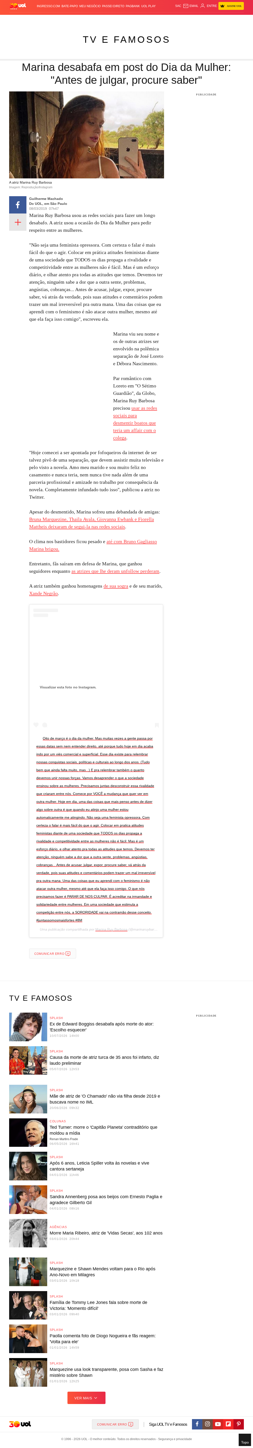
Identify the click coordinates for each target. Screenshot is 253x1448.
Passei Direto (113, 6)
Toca (222, 19)
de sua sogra (116, 586)
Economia (88, 19)
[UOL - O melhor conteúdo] (17, 6)
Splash (127, 19)
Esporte (114, 19)
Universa (140, 19)
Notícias (46, 19)
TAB (206, 19)
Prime (213, 19)
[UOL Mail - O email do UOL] (190, 6)
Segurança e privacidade (174, 1439)
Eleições (31, 19)
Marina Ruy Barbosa (111, 929)
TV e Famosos (126, 39)
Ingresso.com (48, 6)
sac (178, 6)
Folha (102, 19)
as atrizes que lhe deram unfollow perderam (115, 571)
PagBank (133, 6)
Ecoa (171, 19)
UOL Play (148, 6)
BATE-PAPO (70, 6)
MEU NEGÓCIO (90, 6)
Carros (74, 19)
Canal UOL (184, 19)
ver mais (83, 1398)
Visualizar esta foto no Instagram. (68, 687)
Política (61, 19)
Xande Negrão (43, 593)
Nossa (198, 19)
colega (119, 437)
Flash (19, 19)
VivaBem (154, 19)
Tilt (164, 19)
